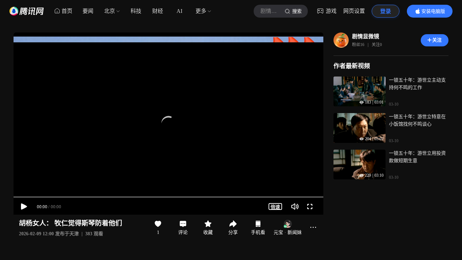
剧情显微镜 (365, 36)
